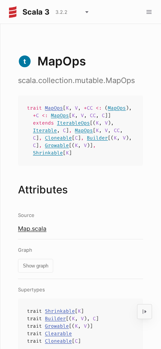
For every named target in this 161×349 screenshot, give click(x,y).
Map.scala (32, 228)
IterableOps (73, 123)
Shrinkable (48, 153)
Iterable (45, 130)
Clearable (58, 333)
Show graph (35, 266)
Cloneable (58, 138)
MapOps (54, 108)
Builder (97, 138)
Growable (57, 145)
